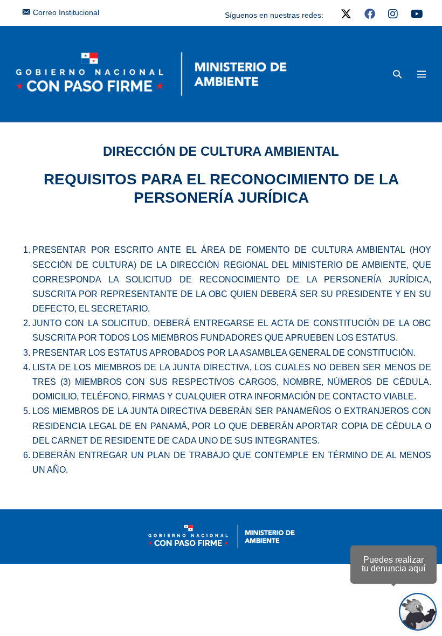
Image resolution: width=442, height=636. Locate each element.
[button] (397, 74)
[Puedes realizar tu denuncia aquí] (418, 612)
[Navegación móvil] (421, 74)
